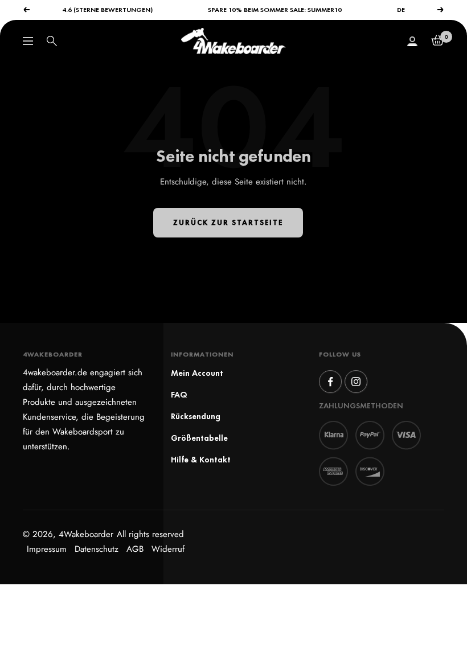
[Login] (412, 41)
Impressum (47, 549)
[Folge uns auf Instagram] (356, 381)
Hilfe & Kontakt (201, 459)
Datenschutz (96, 549)
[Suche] (52, 41)
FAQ (179, 394)
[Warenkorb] (437, 41)
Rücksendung (195, 416)
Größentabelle (199, 437)
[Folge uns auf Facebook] (330, 381)
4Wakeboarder (86, 534)
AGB (135, 549)
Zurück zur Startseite (228, 222)
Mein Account (197, 372)
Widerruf (168, 549)
